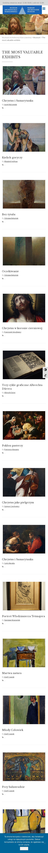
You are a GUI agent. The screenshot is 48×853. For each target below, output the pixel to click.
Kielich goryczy (12, 157)
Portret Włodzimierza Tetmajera (23, 616)
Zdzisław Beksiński (11, 218)
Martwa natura (12, 673)
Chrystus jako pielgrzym (18, 502)
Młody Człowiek (12, 730)
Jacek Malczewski (10, 104)
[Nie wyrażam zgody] (44, 843)
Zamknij (24, 848)
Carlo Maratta (9, 563)
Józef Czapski (9, 677)
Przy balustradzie (13, 786)
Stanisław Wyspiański (12, 620)
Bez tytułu (8, 214)
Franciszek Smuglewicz (12, 332)
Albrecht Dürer (9, 392)
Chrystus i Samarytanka (17, 100)
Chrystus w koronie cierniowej (22, 328)
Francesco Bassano (11, 449)
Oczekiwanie (10, 271)
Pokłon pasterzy (12, 445)
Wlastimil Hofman (11, 161)
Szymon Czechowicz (11, 506)
